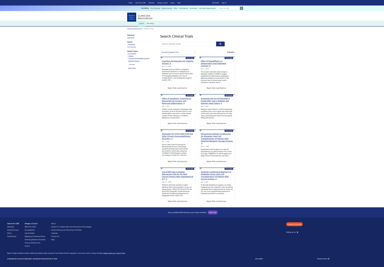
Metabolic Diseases (134, 61)
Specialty (10, 227)
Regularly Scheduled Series (35, 236)
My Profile (215, 3)
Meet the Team (30, 227)
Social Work (193, 8)
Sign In (224, 3)
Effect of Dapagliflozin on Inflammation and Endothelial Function (213, 63)
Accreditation (30, 230)
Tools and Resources (32, 243)
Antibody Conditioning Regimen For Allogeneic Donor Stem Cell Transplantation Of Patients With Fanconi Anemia (216, 175)
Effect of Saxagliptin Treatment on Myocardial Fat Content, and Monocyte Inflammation (176, 101)
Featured (130, 38)
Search (142, 24)
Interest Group (12, 230)
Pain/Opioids (183, 8)
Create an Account (294, 224)
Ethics (176, 8)
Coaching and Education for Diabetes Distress (178, 62)
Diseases (131, 56)
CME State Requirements (207, 8)
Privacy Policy (322, 259)
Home (130, 3)
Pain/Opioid (11, 236)
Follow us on (291, 232)
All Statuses (131, 44)
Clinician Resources (134, 29)
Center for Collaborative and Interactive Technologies (71, 227)
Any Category (132, 53)
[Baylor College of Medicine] (140, 17)
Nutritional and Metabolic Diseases (138, 58)
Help (178, 3)
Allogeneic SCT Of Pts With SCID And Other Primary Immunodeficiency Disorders (177, 136)
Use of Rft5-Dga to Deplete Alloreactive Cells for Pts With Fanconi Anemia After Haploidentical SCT (177, 175)
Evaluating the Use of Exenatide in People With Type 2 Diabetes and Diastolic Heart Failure (215, 101)
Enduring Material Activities (35, 239)
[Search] (220, 44)
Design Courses (162, 3)
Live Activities (30, 233)
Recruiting (150, 23)
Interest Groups (167, 8)
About (173, 3)
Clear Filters (132, 68)
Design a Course (31, 223)
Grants (27, 246)
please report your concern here (114, 253)
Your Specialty (155, 8)
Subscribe (212, 212)
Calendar (151, 3)
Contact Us (55, 236)
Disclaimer (259, 259)
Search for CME (140, 3)
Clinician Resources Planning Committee (66, 230)
